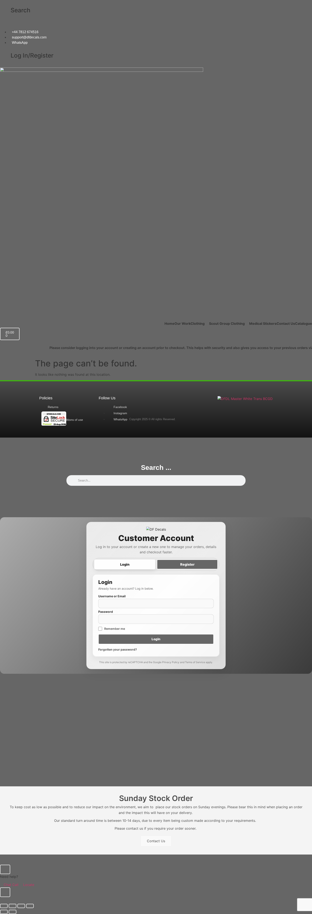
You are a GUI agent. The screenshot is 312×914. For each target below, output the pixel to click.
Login (156, 639)
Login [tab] (124, 564)
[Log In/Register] (5, 55)
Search (20, 10)
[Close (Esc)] (30, 906)
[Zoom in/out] (4, 906)
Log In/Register (32, 55)
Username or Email (112, 596)
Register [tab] (187, 564)
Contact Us (156, 841)
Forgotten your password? (117, 649)
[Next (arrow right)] (12, 912)
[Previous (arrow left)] (4, 912)
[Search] (5, 10)
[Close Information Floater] (5, 869)
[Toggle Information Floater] (5, 892)
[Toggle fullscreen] (12, 906)
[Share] (21, 906)
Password (105, 611)
